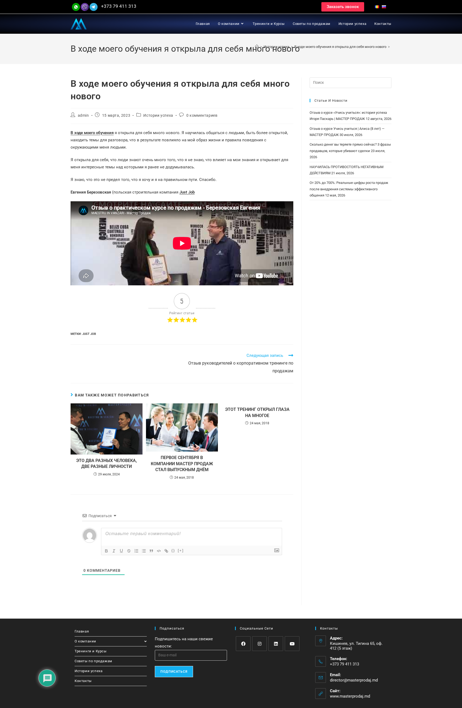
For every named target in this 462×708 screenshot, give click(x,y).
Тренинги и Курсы (91, 651)
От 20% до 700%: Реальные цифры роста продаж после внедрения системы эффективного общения (349, 189)
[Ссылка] (166, 551)
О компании (85, 641)
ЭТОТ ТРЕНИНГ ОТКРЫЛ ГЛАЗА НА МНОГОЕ (257, 412)
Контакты (83, 681)
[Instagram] (259, 643)
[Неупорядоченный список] (144, 551)
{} (173, 550)
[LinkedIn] (275, 643)
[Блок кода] (159, 551)
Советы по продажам (93, 661)
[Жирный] (106, 551)
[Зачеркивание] (129, 551)
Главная (82, 631)
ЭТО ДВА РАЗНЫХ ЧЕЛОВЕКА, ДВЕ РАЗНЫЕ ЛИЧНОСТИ (106, 463)
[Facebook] (243, 643)
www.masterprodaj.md (350, 696)
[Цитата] (151, 551)
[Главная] (257, 47)
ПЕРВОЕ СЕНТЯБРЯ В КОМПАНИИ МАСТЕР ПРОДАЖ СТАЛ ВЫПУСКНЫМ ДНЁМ (182, 463)
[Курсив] (114, 551)
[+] (181, 550)
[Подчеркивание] (121, 551)
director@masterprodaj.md (354, 680)
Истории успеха (158, 115)
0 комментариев (201, 115)
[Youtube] (292, 643)
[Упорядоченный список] (136, 551)
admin (83, 115)
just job (89, 334)
